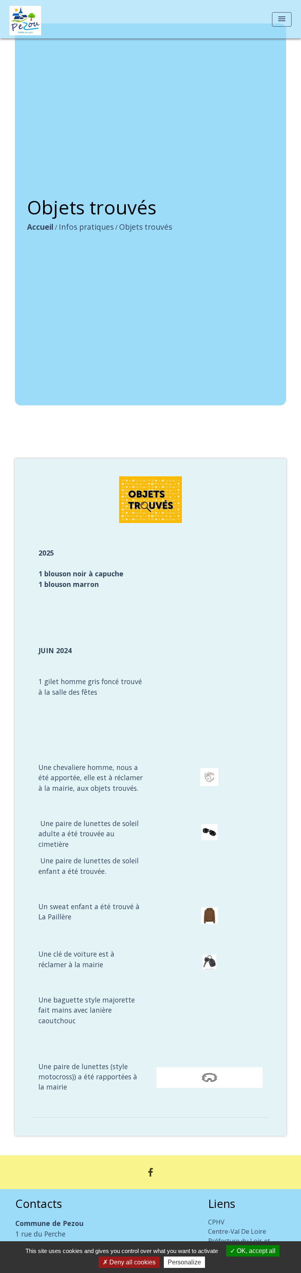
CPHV (216, 1222)
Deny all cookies (132, 1262)
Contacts (38, 1204)
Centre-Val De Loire (237, 1231)
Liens (221, 1204)
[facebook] (150, 1172)
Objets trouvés (145, 227)
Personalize (184, 1262)
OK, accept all (255, 1251)
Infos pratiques (86, 227)
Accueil (40, 227)
